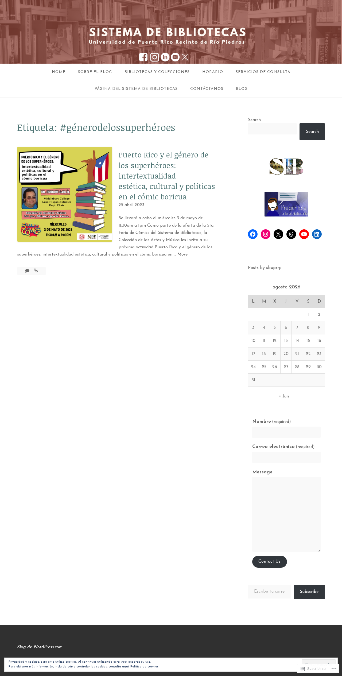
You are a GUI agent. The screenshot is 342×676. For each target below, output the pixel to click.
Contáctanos (206, 89)
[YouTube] (304, 234)
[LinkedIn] (317, 234)
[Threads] (291, 234)
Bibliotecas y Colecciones (157, 72)
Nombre (271, 421)
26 (274, 367)
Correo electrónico (283, 447)
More (182, 255)
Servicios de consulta (263, 72)
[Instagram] (265, 234)
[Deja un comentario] (28, 271)
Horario (212, 72)
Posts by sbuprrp (265, 268)
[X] (278, 234)
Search (254, 120)
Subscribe (309, 592)
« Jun (284, 396)
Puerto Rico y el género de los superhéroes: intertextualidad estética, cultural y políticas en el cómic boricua (167, 175)
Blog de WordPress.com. (40, 647)
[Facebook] (253, 234)
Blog (242, 89)
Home (58, 72)
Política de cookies (144, 666)
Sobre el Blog (95, 72)
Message (262, 472)
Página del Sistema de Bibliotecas (136, 89)
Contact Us (269, 561)
